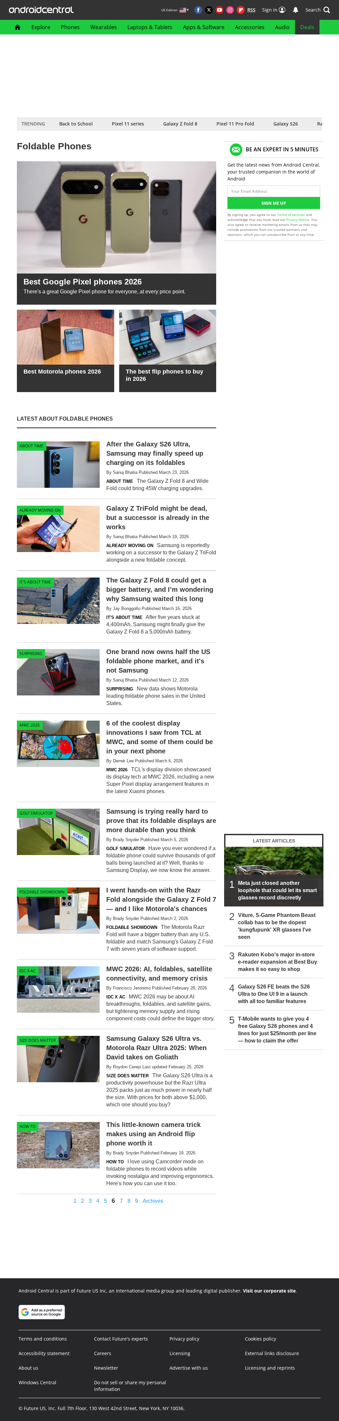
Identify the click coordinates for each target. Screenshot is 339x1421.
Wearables (103, 27)
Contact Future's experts (121, 1339)
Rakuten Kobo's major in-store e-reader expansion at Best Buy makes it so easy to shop (277, 962)
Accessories (250, 27)
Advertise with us (189, 1368)
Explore (40, 27)
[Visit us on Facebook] (198, 10)
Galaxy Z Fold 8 (180, 124)
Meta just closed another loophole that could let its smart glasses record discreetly (277, 890)
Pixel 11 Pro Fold (235, 124)
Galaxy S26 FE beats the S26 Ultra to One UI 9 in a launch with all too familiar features (274, 994)
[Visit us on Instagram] (230, 10)
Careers (102, 1353)
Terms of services (291, 214)
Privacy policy (184, 1339)
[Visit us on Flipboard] (241, 10)
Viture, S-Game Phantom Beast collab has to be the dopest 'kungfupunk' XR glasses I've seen (276, 926)
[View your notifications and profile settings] (295, 10)
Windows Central (37, 1382)
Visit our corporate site (269, 1291)
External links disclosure (272, 1353)
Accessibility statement (44, 1353)
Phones (70, 27)
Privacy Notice (297, 219)
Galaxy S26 (285, 124)
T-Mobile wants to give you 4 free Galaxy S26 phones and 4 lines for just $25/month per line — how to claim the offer (277, 1029)
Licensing (180, 1353)
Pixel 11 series (128, 124)
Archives (153, 1201)
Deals (307, 27)
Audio (282, 27)
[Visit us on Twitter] (209, 10)
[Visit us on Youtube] (219, 10)
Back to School (76, 124)
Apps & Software (203, 27)
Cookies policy (260, 1339)
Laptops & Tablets (149, 27)
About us (28, 1368)
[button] (318, 10)
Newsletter (106, 1368)
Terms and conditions (43, 1339)
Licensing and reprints (270, 1368)
